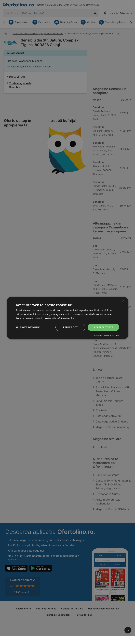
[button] (28, 327)
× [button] (123, 300)
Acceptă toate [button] (103, 327)
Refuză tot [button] (70, 327)
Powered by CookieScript (106, 335)
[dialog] (67, 318)
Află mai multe (65, 318)
